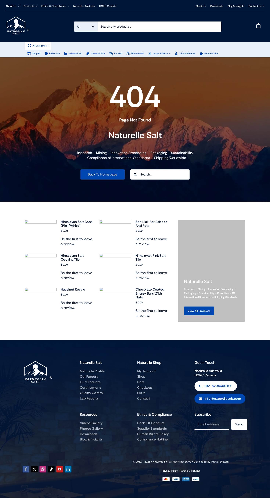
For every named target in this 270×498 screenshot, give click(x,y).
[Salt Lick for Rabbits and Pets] (115, 222)
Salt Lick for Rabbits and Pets (151, 224)
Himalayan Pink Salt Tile (151, 257)
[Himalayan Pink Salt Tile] (115, 256)
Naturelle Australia (208, 371)
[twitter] (34, 469)
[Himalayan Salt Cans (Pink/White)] (41, 222)
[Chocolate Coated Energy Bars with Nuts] (115, 290)
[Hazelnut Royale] (41, 290)
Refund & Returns (190, 470)
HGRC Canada (205, 375)
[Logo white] (17, 18)
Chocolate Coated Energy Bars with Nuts (150, 293)
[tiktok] (51, 469)
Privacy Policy (170, 470)
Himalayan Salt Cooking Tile (72, 257)
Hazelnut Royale (73, 289)
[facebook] (26, 469)
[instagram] (42, 469)
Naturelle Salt (160, 461)
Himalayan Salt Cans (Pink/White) (76, 224)
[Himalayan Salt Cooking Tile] (41, 256)
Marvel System (220, 461)
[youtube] (59, 469)
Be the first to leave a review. (76, 241)
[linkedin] (68, 469)
